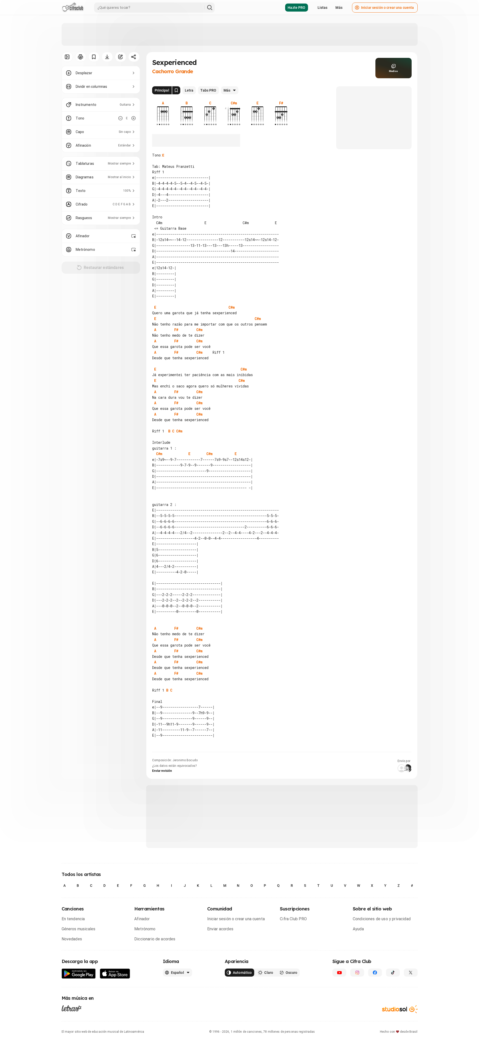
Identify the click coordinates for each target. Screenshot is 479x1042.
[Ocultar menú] (67, 57)
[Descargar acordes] (107, 57)
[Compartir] (134, 57)
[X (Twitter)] (411, 973)
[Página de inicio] (73, 8)
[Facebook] (375, 973)
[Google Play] (79, 974)
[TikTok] (393, 973)
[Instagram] (357, 973)
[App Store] (115, 974)
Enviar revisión (162, 771)
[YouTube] (339, 973)
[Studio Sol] (400, 1009)
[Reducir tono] (120, 118)
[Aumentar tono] (133, 118)
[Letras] (71, 1008)
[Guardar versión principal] (176, 90)
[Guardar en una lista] (94, 57)
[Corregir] (120, 57)
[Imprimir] (80, 57)
